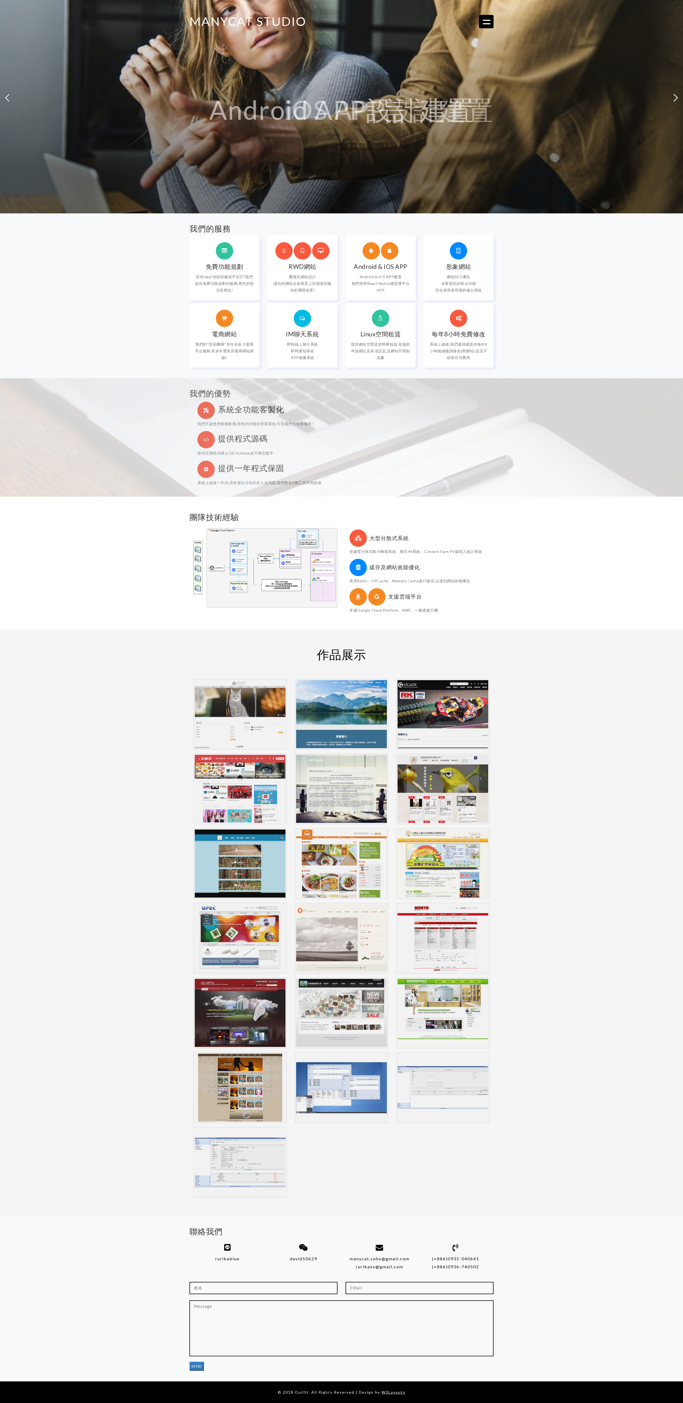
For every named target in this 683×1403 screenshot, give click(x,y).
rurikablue (227, 1258)
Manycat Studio (247, 21)
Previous (7, 100)
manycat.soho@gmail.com (380, 1258)
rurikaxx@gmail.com (379, 1266)
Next (676, 100)
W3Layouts (394, 1392)
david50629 (303, 1258)
